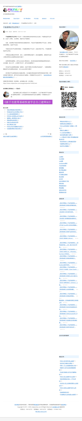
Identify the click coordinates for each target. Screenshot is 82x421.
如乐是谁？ (73, 60)
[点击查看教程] (27, 104)
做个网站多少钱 (11, 124)
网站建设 (36, 404)
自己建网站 (19, 6)
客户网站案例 (27, 18)
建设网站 (63, 404)
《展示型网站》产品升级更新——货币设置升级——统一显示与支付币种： (68, 245)
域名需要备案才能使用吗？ (14, 110)
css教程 (61, 156)
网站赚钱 (61, 188)
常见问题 (36, 18)
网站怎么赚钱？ (64, 130)
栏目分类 (52, 18)
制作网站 (17, 404)
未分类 (61, 179)
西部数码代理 (62, 192)
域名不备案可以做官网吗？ (10, 136)
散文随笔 (61, 177)
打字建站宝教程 (63, 174)
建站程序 (61, 172)
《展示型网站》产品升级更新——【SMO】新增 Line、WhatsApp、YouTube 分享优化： (68, 252)
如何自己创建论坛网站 (66, 363)
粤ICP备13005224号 (41, 411)
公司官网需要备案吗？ (46, 136)
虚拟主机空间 (62, 190)
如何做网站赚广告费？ (66, 135)
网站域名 (61, 183)
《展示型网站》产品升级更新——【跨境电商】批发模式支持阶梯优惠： (68, 320)
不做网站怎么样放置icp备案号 (68, 394)
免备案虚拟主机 (64, 392)
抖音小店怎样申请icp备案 (67, 361)
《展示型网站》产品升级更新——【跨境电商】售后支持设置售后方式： (68, 307)
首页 (10, 23)
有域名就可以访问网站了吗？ (15, 112)
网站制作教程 (6, 18)
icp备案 (61, 161)
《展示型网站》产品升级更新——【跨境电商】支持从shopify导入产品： (68, 314)
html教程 (61, 159)
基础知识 (44, 18)
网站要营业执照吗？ (12, 120)
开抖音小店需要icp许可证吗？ (15, 116)
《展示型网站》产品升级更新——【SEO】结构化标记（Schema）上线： (68, 283)
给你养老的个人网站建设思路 (68, 141)
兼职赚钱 (61, 168)
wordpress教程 (63, 163)
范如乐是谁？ (16, 18)
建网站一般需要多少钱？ (13, 118)
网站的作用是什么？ (65, 121)
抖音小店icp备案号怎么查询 (67, 376)
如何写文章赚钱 (64, 146)
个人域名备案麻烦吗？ (13, 114)
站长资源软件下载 (64, 181)
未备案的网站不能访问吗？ (14, 128)
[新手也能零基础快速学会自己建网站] (15, 11)
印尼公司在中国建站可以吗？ (15, 126)
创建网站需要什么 (65, 144)
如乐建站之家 (63, 52)
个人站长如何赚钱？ (65, 132)
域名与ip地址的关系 (12, 122)
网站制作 (66, 67)
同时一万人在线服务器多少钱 (68, 365)
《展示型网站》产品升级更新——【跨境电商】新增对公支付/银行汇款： (68, 276)
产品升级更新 (62, 165)
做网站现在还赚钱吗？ (66, 123)
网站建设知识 (15, 23)
